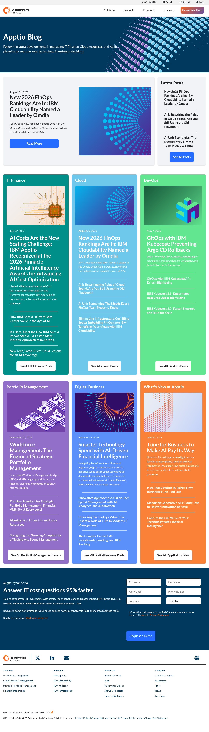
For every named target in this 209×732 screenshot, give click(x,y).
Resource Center (112, 675)
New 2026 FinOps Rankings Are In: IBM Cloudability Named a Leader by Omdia (103, 247)
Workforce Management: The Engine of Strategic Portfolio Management (31, 456)
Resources (149, 9)
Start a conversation (36, 617)
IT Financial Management (16, 675)
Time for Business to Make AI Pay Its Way (170, 447)
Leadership (160, 680)
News (158, 690)
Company (169, 9)
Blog (106, 680)
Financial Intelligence (14, 690)
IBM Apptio (60, 675)
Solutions (109, 9)
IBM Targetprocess (63, 690)
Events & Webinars (114, 696)
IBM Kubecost (61, 685)
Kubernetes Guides (114, 685)
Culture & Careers (164, 675)
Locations (160, 696)
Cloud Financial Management (18, 680)
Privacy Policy (82, 718)
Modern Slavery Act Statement (152, 718)
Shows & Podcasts (113, 690)
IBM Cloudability (62, 680)
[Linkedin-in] (52, 658)
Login (201, 2)
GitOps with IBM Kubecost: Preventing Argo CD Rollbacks (172, 244)
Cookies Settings (99, 718)
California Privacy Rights (122, 718)
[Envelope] (66, 658)
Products (129, 9)
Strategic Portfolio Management (19, 685)
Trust (157, 685)
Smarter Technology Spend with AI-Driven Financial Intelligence (103, 450)
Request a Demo (141, 636)
